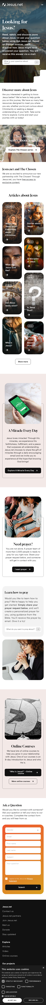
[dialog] (23, 985)
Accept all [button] (12, 1000)
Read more (21, 977)
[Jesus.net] (12, 4)
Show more (23, 362)
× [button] (43, 968)
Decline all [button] (33, 1000)
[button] (23, 996)
